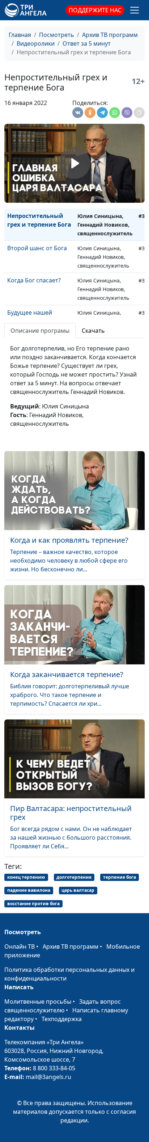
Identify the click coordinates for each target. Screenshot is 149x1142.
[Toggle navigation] (134, 10)
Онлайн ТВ (19, 946)
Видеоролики (36, 43)
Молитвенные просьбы (37, 1001)
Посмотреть (56, 35)
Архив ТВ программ (110, 35)
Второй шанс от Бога (37, 248)
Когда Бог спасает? (34, 280)
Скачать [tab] (93, 331)
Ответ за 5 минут (87, 43)
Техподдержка (62, 1019)
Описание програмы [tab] (39, 331)
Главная (20, 35)
